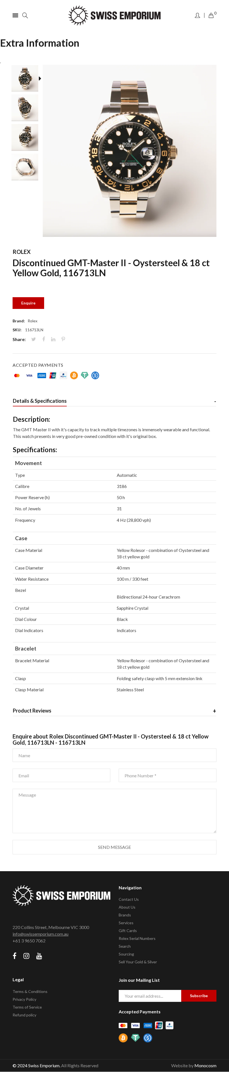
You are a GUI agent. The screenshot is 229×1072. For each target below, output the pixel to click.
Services (126, 922)
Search (125, 946)
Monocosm (205, 1065)
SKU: (17, 329)
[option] (27, 79)
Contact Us (129, 899)
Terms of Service (27, 1007)
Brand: (19, 320)
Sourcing (126, 954)
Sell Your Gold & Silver (138, 961)
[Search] (25, 15)
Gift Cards (128, 930)
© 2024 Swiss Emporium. (36, 1065)
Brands (125, 915)
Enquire (28, 303)
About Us (127, 907)
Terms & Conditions (30, 991)
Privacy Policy (24, 999)
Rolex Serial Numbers (137, 938)
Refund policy (24, 1015)
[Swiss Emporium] (114, 15)
